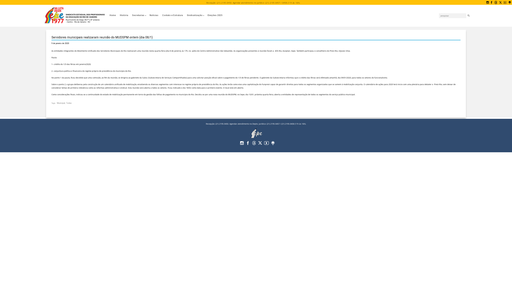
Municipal (61, 103)
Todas (69, 103)
